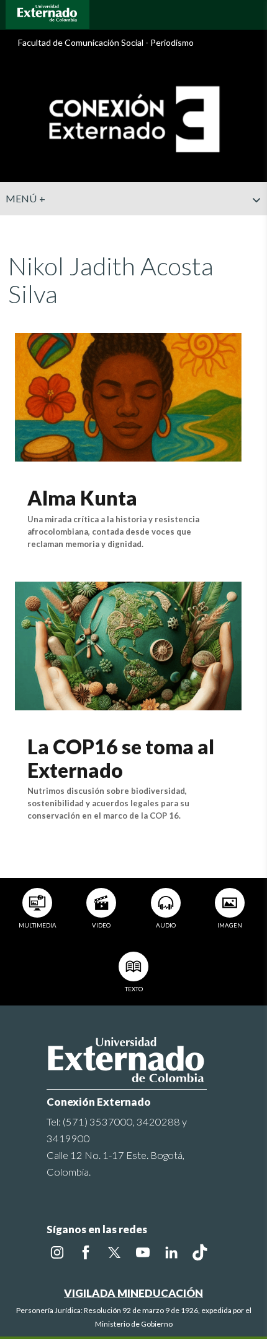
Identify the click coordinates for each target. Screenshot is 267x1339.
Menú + (26, 198)
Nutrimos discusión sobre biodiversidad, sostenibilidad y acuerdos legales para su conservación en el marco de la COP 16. (108, 803)
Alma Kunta (82, 498)
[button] (253, 224)
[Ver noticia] (128, 396)
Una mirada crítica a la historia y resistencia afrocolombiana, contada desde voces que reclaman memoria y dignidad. (113, 531)
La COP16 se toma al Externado (120, 758)
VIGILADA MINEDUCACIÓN (133, 1292)
